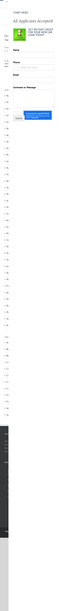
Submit (18, 118)
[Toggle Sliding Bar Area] (5, 2)
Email (16, 74)
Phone (16, 62)
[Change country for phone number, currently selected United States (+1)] (16, 67)
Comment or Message (24, 87)
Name (16, 49)
